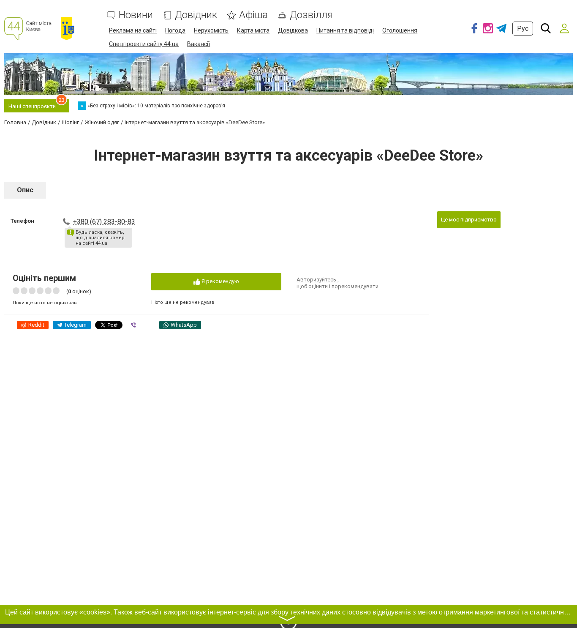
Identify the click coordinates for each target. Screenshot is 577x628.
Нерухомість (211, 30)
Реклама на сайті (133, 30)
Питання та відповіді (345, 30)
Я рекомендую (219, 281)
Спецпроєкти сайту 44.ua (144, 44)
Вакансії (198, 44)
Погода (175, 30)
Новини (136, 15)
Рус (522, 29)
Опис (25, 190)
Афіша (253, 15)
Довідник (196, 15)
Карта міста (253, 30)
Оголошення (399, 30)
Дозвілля (311, 15)
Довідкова (293, 30)
